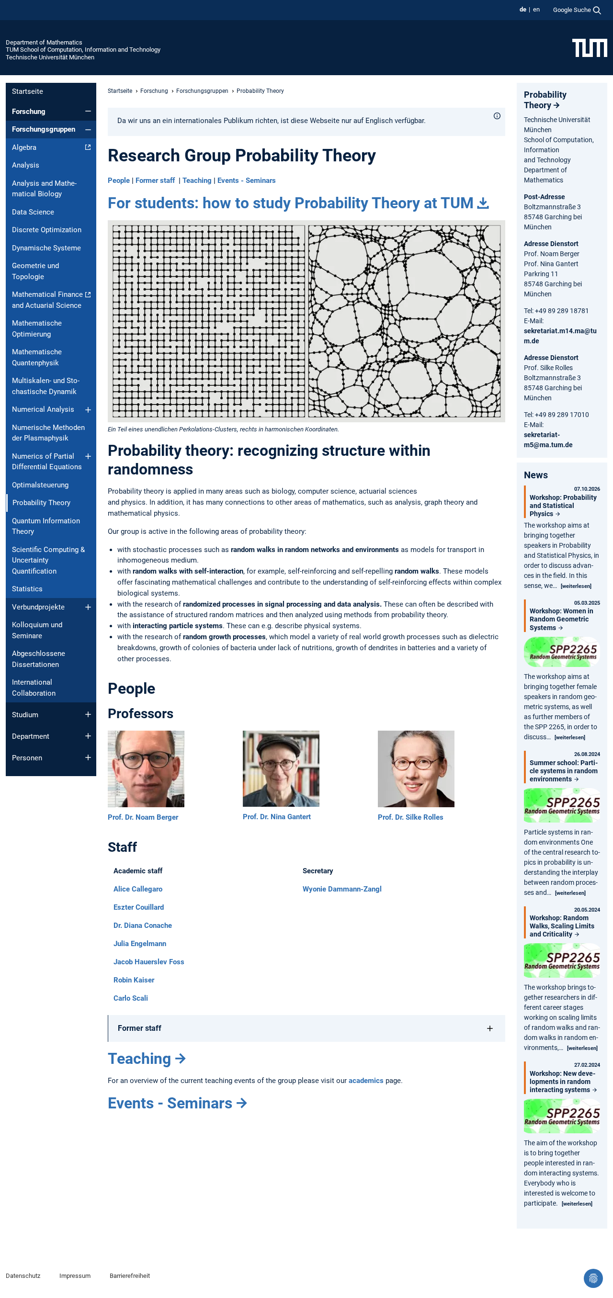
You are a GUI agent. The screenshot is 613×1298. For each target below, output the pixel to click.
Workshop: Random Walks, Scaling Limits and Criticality (562, 926)
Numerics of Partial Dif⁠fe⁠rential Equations (47, 462)
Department (30, 736)
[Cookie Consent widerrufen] (593, 1278)
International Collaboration (34, 688)
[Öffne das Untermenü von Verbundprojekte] (88, 607)
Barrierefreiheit (130, 1275)
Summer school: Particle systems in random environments (564, 771)
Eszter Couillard (139, 907)
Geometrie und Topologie (35, 271)
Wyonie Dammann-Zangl (342, 889)
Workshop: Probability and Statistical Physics (563, 506)
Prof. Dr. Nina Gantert (277, 817)
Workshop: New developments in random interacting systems (562, 1082)
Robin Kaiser (134, 980)
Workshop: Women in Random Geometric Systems (561, 619)
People (119, 180)
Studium (25, 715)
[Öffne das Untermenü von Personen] (88, 757)
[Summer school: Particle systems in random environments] (562, 806)
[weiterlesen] (576, 586)
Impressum (75, 1275)
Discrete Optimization (46, 230)
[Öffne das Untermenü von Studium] (88, 714)
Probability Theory (545, 100)
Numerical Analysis (43, 409)
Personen (27, 758)
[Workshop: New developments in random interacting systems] (562, 1117)
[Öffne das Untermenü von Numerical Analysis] (88, 410)
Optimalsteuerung (40, 485)
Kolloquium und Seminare (37, 630)
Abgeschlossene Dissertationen (38, 659)
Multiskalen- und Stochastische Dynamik (45, 386)
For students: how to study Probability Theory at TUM (291, 203)
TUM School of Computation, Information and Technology (83, 49)
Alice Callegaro (138, 889)
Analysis (25, 165)
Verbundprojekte (38, 607)
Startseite (27, 91)
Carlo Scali (131, 998)
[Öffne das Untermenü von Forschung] (88, 111)
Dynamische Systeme (46, 248)
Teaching (197, 180)
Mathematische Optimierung (37, 329)
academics (366, 1080)
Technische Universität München (50, 57)
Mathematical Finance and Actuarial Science (47, 300)
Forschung (28, 111)
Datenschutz (23, 1275)
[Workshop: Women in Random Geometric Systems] (562, 653)
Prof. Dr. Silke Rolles (410, 817)
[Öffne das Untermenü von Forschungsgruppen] (88, 129)
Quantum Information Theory (46, 526)
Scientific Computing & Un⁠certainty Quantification (48, 560)
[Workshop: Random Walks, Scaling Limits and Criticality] (562, 961)
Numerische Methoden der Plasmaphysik (48, 433)
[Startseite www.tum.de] (589, 47)
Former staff (155, 180)
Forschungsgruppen (43, 129)
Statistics (27, 589)
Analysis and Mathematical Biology (44, 189)
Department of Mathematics (44, 42)
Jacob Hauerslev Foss (149, 962)
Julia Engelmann (140, 943)
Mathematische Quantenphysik (37, 357)
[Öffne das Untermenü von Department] (88, 736)
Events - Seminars (246, 180)
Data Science (33, 212)
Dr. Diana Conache (143, 925)
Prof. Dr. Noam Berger (143, 817)
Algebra (24, 147)
